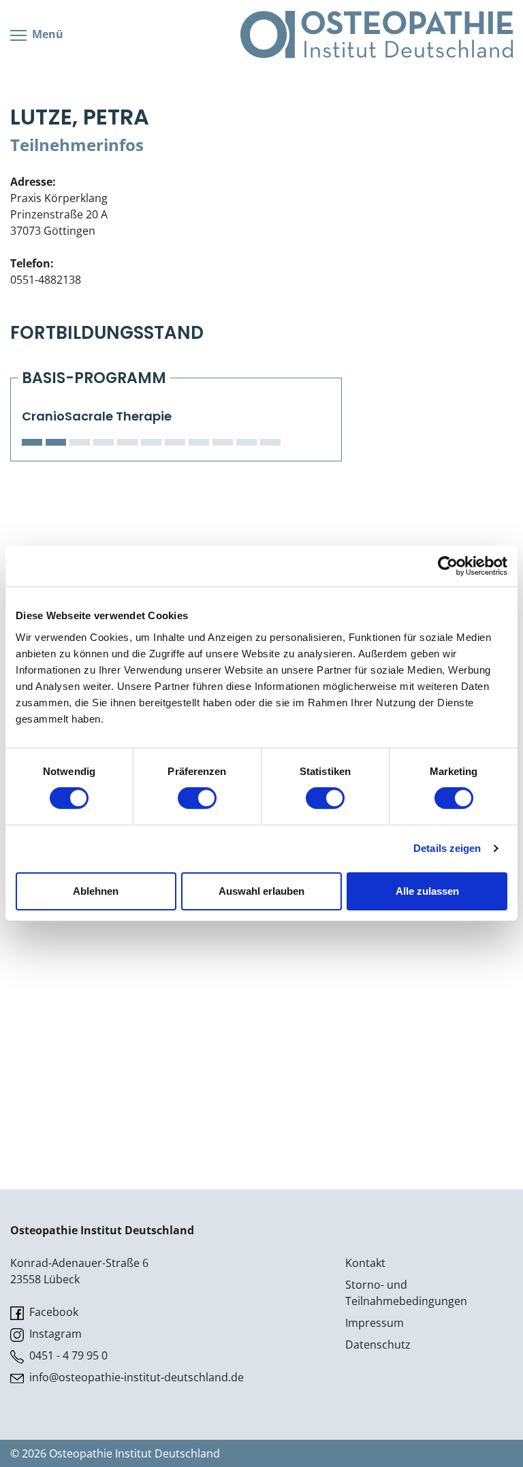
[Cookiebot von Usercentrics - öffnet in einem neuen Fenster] (447, 566)
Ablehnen (95, 891)
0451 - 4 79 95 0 (67, 1355)
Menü (46, 34)
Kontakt (365, 1262)
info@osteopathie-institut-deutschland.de (135, 1377)
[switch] (197, 798)
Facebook (52, 1311)
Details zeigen (447, 848)
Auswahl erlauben (261, 891)
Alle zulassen (427, 891)
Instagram (54, 1333)
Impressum (374, 1322)
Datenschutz (378, 1344)
